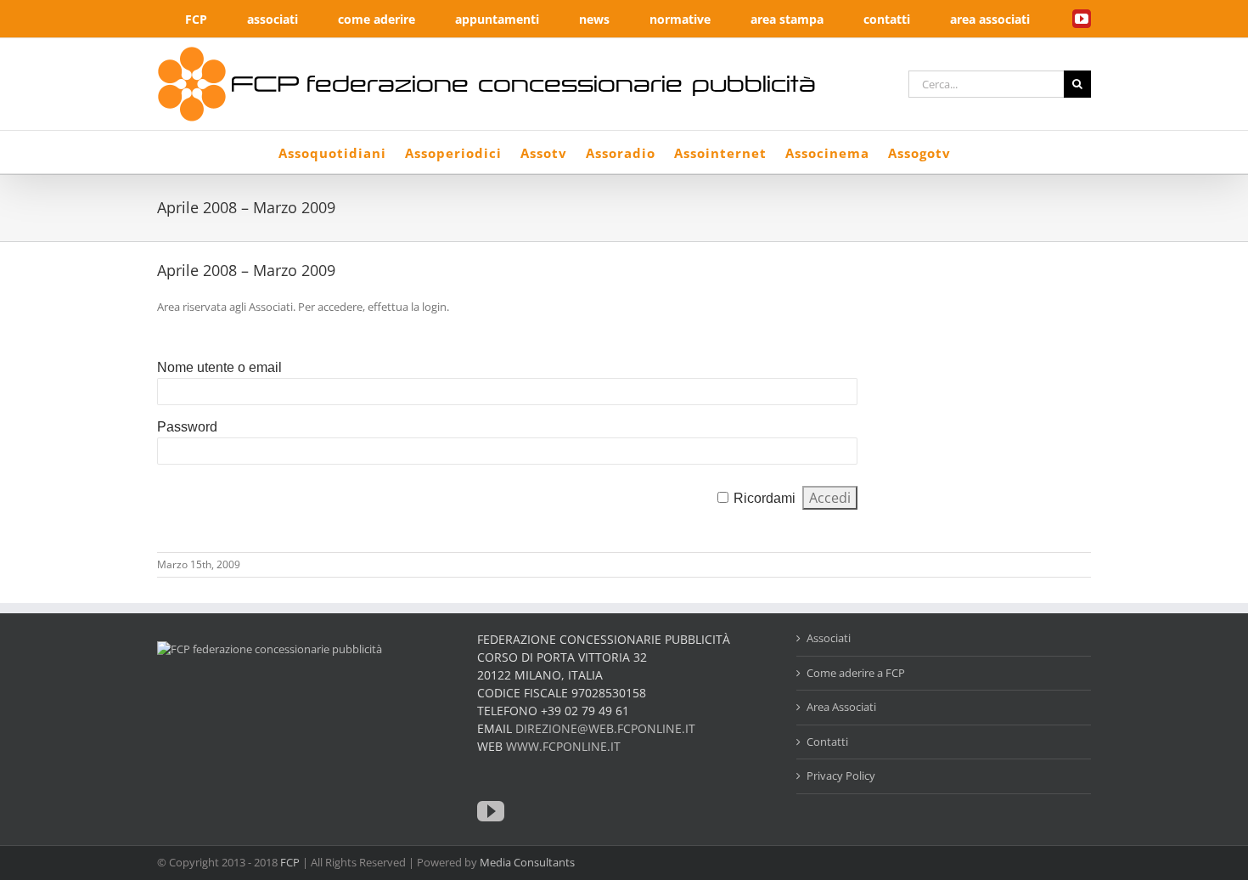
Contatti (827, 741)
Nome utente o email (219, 367)
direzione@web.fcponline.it (605, 728)
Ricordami (764, 498)
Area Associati (841, 706)
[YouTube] (490, 811)
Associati (829, 638)
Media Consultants (527, 862)
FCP (290, 862)
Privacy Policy (841, 775)
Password (187, 427)
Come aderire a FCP (856, 672)
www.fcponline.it (563, 746)
